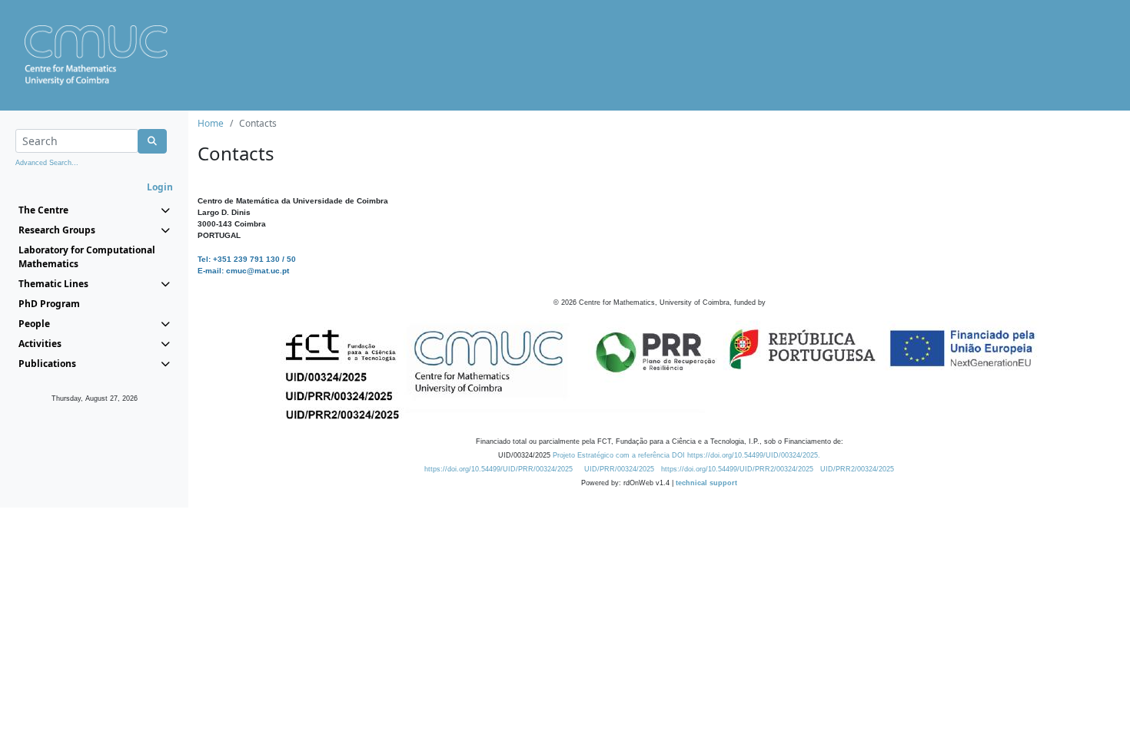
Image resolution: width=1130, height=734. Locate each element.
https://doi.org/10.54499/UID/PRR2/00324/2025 (737, 469)
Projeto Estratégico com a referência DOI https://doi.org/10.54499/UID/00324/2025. (686, 455)
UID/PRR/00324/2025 (619, 469)
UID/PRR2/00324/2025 (857, 469)
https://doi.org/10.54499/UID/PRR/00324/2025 (498, 469)
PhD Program (49, 303)
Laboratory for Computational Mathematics (86, 256)
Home (211, 123)
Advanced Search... (46, 163)
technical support (706, 483)
